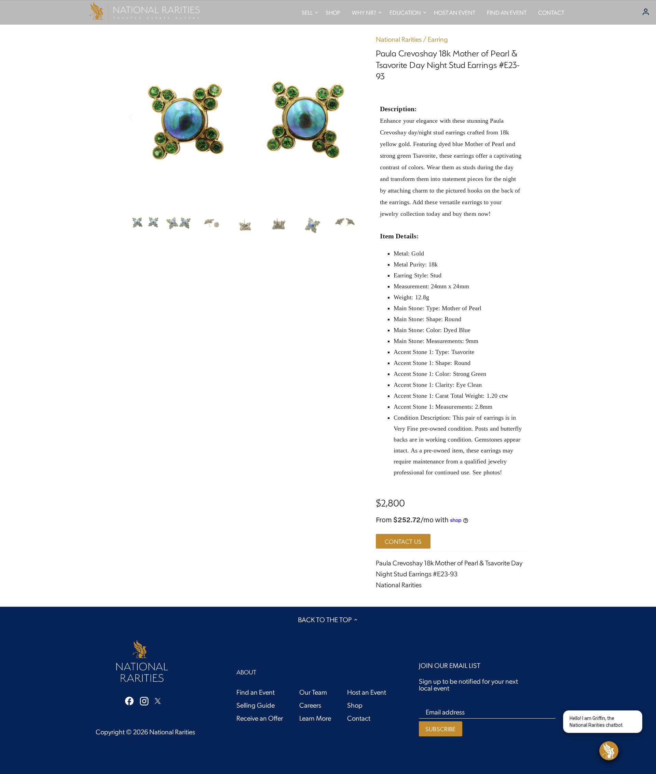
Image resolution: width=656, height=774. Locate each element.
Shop (355, 704)
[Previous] (140, 116)
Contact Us (403, 541)
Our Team (313, 691)
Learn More (315, 717)
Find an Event (255, 691)
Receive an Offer (259, 717)
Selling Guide (255, 704)
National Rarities (399, 39)
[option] (244, 116)
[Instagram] (144, 700)
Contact (358, 717)
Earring (438, 39)
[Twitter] (158, 700)
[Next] (349, 116)
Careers (310, 704)
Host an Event (366, 691)
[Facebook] (129, 700)
